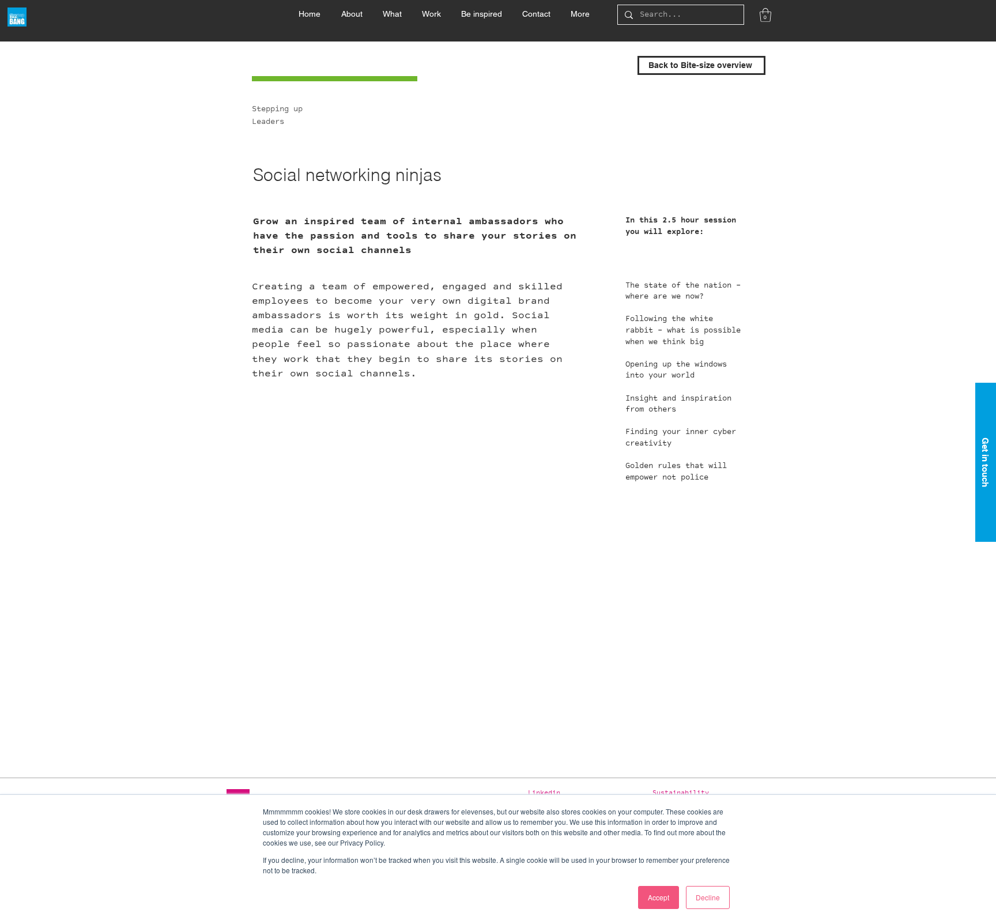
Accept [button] (658, 897)
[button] (392, 8)
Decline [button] (708, 897)
